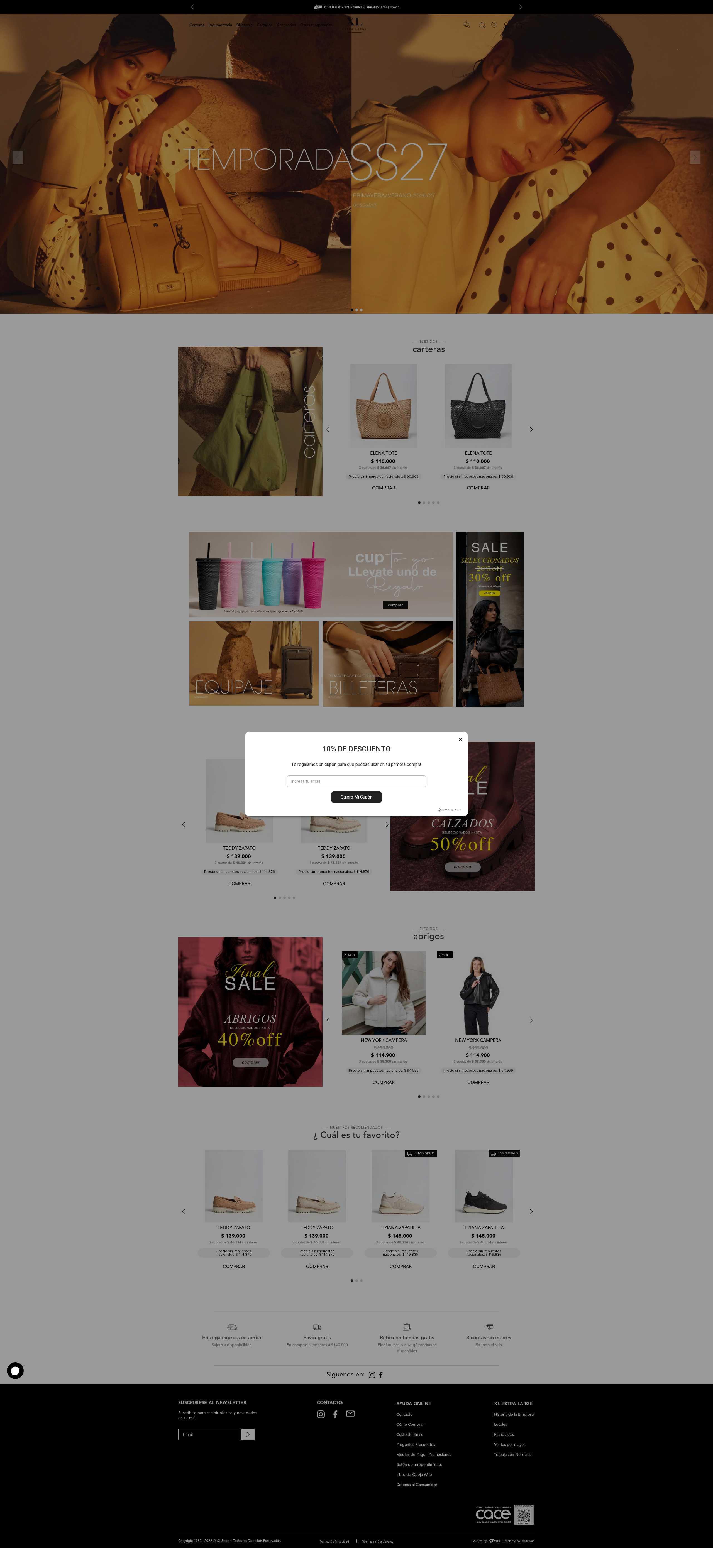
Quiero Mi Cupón (356, 797)
